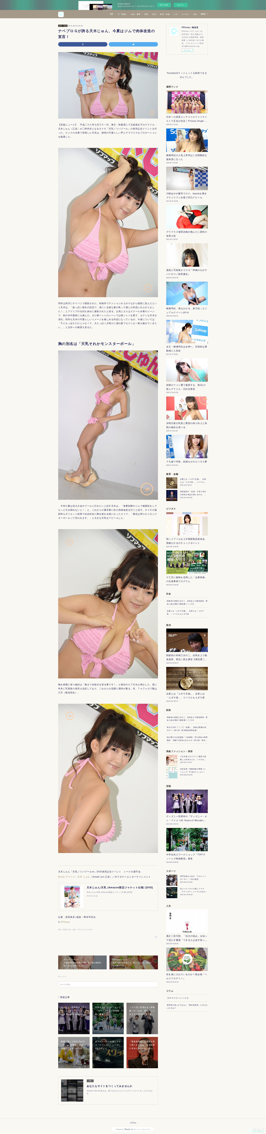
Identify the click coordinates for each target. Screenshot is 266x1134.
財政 (146, 14)
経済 (154, 14)
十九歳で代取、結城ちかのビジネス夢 (186, 461)
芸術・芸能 (63, 26)
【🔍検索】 (122, 14)
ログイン (180, 5)
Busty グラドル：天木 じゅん (74, 876)
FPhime (65, 922)
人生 (175, 14)
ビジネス (185, 14)
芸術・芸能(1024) (64, 929)
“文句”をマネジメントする (178, 998)
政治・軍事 (135, 14)
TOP (111, 14)
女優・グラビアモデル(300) (82, 929)
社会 (195, 14)
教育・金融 (165, 14)
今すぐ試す (163, 4)
